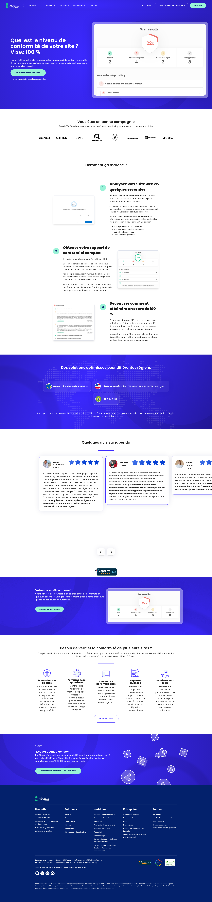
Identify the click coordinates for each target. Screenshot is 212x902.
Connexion (147, 5)
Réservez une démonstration (171, 5)
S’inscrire (198, 5)
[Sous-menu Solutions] (68, 5)
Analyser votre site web (28, 72)
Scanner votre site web (49, 609)
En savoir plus (106, 718)
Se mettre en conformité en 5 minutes (58, 771)
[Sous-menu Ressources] (84, 5)
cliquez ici (109, 888)
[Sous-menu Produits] (54, 5)
